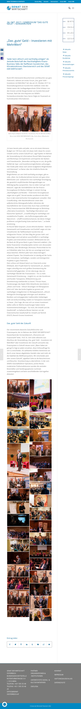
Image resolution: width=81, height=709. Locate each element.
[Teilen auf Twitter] (15, 644)
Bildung (71, 33)
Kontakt (46, 1)
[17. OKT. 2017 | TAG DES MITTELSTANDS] (1, 354)
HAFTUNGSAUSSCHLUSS (63, 679)
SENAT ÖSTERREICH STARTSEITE (16, 1)
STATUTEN (34, 686)
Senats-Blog (38, 1)
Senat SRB (71, 1)
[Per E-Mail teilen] (49, 644)
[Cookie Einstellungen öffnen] (4, 706)
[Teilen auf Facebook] (10, 644)
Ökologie (71, 27)
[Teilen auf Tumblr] (32, 644)
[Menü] (73, 8)
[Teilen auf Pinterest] (21, 644)
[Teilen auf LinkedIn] (26, 644)
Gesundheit (71, 38)
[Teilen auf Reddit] (43, 644)
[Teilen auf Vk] (38, 644)
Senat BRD (63, 1)
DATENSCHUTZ (59, 682)
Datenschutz (54, 1)
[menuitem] (38, 1)
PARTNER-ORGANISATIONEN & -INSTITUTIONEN (38, 673)
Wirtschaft (71, 21)
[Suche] (68, 8)
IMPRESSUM (58, 675)
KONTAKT (57, 671)
